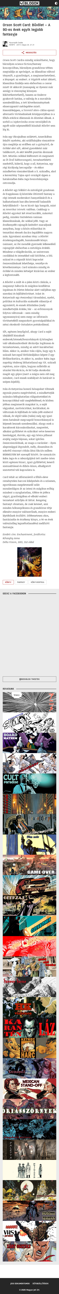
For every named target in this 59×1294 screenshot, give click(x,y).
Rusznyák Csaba (16, 43)
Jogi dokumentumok (20, 1283)
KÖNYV (12, 45)
